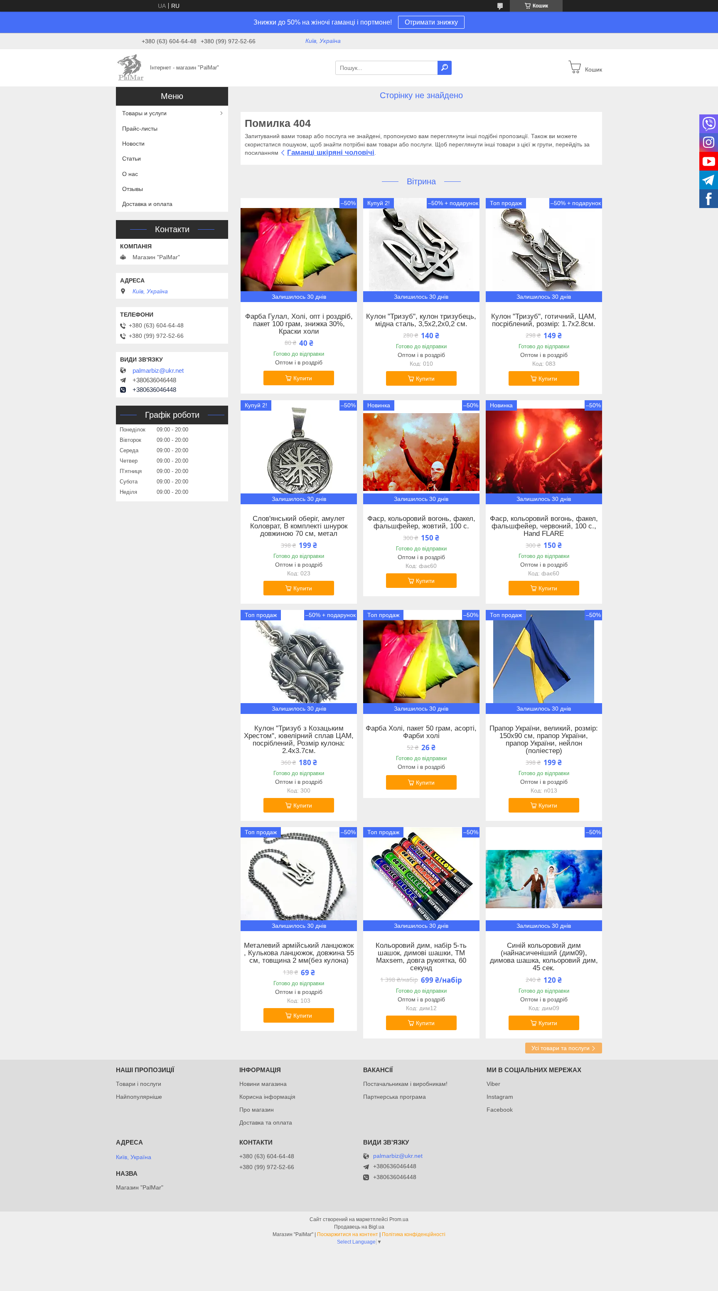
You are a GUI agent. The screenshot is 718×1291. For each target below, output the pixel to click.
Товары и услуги (144, 113)
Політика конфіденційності (413, 1234)
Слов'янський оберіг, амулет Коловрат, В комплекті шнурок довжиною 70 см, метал (298, 526)
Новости (133, 143)
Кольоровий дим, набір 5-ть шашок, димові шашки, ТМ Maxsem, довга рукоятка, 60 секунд (421, 957)
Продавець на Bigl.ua (359, 1227)
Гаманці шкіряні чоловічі (330, 152)
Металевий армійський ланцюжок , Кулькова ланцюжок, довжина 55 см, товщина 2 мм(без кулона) (299, 953)
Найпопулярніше (139, 1096)
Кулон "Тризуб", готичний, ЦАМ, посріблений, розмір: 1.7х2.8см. (543, 320)
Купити (302, 378)
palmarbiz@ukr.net (158, 370)
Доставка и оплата (147, 204)
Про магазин (256, 1109)
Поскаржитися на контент (347, 1234)
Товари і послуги (138, 1083)
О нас (130, 174)
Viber (493, 1083)
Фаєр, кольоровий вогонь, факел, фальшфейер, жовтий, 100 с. (421, 522)
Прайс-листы (139, 128)
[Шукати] (445, 68)
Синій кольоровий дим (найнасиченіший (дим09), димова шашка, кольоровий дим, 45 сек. (544, 957)
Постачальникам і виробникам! (405, 1083)
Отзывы (132, 189)
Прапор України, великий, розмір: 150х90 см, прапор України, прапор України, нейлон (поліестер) (543, 740)
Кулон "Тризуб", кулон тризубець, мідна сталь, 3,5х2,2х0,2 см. (421, 320)
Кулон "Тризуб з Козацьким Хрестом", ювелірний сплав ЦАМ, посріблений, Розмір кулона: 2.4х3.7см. (299, 740)
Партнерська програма (394, 1096)
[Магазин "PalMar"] (130, 67)
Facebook (500, 1109)
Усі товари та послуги (560, 1048)
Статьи (131, 158)
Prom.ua (398, 1219)
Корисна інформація (267, 1096)
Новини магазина (263, 1083)
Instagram (500, 1096)
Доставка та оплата (265, 1122)
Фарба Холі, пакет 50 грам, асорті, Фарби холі (421, 732)
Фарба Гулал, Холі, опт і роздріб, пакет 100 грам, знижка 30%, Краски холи (299, 324)
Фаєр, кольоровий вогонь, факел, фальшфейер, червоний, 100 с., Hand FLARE (544, 526)
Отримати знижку (431, 22)
